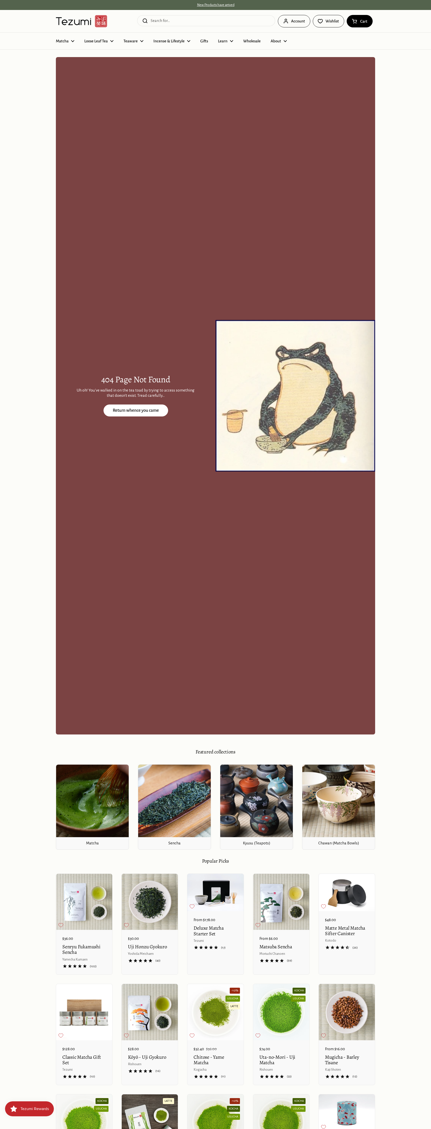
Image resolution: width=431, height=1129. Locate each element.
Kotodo (330, 940)
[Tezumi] (81, 21)
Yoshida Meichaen (141, 954)
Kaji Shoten (333, 1069)
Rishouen (134, 1064)
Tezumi (199, 941)
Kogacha (200, 1069)
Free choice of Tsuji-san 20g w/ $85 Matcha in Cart (215, 5)
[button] (360, 21)
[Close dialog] (285, 1102)
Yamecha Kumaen (75, 959)
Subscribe (249, 1119)
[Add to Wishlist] (61, 925)
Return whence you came (136, 410)
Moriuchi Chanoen (272, 954)
